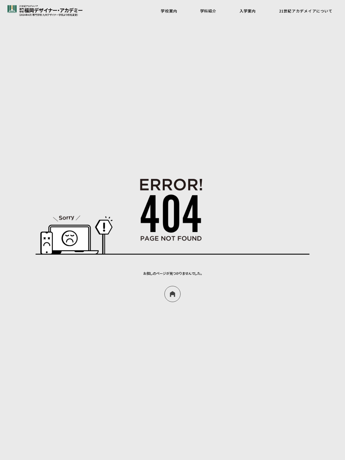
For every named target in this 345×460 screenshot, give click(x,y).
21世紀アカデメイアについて (306, 10)
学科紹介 (208, 10)
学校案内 (169, 10)
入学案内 (248, 10)
